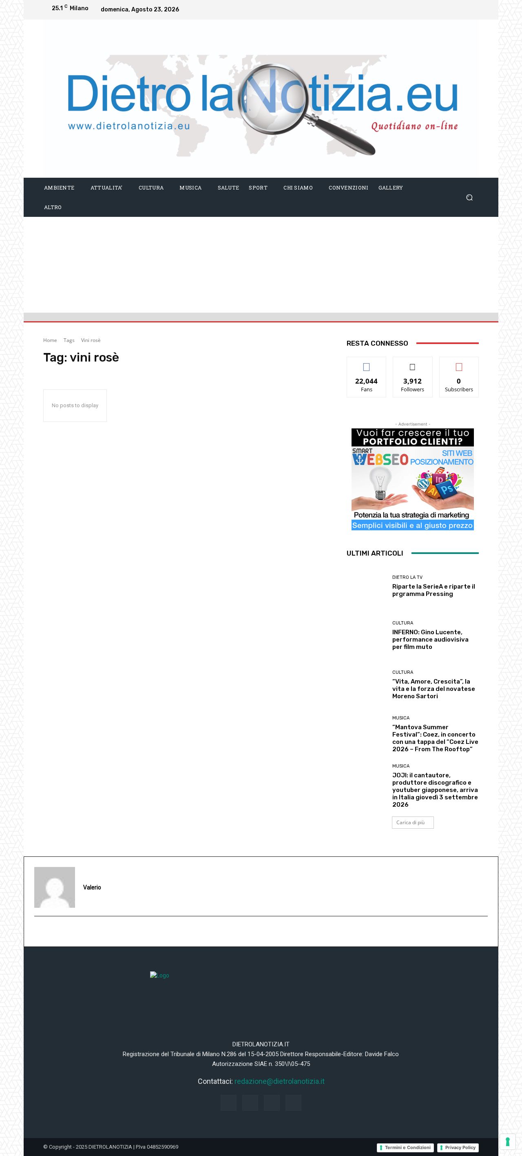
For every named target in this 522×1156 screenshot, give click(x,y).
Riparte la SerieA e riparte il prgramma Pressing (433, 590)
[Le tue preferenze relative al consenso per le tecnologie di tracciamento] (507, 1141)
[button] (469, 197)
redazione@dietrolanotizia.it (279, 1081)
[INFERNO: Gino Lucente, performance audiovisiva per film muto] (366, 635)
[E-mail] (38, 932)
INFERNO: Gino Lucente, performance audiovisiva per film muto (430, 640)
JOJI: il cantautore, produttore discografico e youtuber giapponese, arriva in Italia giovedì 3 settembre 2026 (435, 790)
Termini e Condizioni (408, 1147)
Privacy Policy (460, 1147)
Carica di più (410, 822)
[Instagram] (438, 10)
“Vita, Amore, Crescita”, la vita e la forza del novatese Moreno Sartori (433, 689)
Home (50, 340)
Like (367, 363)
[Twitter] (470, 10)
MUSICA (400, 718)
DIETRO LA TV (407, 577)
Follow (412, 363)
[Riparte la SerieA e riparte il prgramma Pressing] (366, 586)
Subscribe (459, 363)
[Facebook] (422, 10)
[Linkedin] (454, 10)
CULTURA (402, 623)
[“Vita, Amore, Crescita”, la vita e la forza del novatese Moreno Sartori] (366, 685)
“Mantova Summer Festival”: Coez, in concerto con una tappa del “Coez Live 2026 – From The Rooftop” (435, 738)
